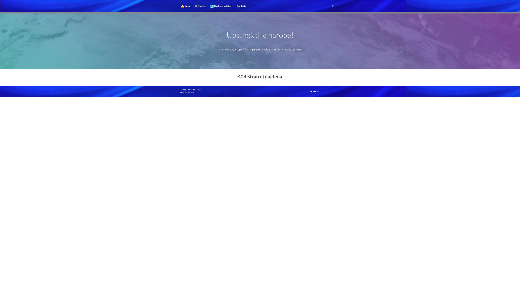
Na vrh (313, 91)
